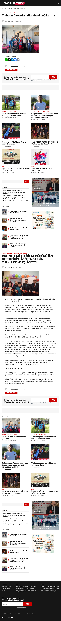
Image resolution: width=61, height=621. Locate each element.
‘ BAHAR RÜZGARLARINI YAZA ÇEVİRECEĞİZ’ (26, 590)
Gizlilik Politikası (6, 588)
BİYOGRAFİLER (9, 253)
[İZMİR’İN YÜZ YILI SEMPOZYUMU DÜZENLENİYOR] (16, 157)
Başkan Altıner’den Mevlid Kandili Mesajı (12, 190)
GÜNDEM (11, 12)
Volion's (34, 613)
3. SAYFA (4, 12)
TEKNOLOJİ (18, 584)
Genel (7, 12)
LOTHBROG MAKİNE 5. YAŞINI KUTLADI (25, 588)
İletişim (3, 590)
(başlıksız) (36, 188)
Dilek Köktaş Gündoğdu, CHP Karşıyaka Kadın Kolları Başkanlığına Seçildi (13, 198)
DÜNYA (14, 253)
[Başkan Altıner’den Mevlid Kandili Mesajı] (4, 212)
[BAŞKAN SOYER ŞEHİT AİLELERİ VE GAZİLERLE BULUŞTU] (45, 131)
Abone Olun (53, 77)
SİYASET (15, 12)
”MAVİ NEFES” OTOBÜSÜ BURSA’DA (24, 591)
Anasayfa (4, 8)
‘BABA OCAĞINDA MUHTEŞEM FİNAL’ (49, 590)
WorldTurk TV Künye (6, 586)
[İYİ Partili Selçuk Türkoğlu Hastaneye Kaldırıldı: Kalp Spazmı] (4, 245)
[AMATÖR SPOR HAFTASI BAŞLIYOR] (45, 157)
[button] (3, 3)
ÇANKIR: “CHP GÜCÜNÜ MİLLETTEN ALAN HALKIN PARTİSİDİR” (14, 193)
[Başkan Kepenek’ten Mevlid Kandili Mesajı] (4, 228)
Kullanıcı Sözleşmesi (51, 79)
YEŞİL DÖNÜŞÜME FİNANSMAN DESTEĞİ (50, 586)
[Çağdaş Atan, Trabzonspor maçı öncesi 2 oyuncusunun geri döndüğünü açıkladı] (45, 102)
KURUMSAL (4, 584)
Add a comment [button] (12, 69)
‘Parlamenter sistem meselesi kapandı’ (50, 591)
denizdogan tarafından (38, 205)
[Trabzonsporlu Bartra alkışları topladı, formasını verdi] (16, 102)
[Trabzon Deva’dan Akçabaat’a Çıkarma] (16, 425)
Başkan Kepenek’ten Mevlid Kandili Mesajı (12, 195)
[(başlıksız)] (45, 185)
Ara (3, 177)
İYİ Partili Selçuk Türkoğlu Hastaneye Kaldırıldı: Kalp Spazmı (15, 201)
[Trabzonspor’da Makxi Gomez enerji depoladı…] (16, 131)
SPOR (15, 111)
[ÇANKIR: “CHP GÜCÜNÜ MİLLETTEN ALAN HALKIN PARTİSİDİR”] (4, 220)
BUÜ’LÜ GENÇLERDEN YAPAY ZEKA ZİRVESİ (26, 586)
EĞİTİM (37, 111)
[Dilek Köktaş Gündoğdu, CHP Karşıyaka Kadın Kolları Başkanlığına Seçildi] (4, 237)
